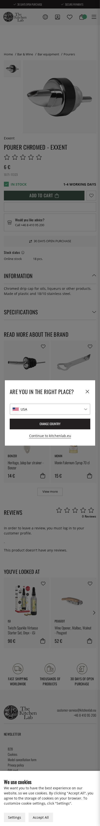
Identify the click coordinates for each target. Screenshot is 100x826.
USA (24, 409)
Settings (14, 817)
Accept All (41, 817)
